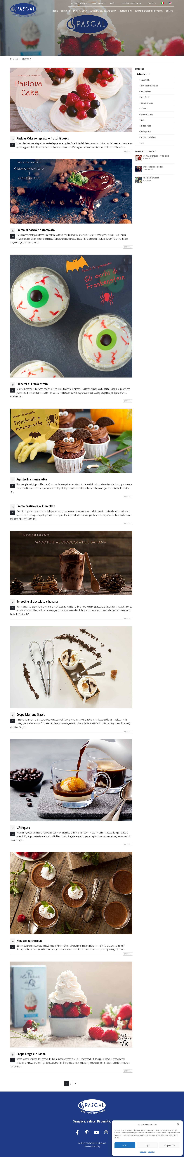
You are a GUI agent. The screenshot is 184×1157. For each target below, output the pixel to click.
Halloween (143, 108)
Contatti (151, 3)
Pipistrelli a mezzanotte (32, 479)
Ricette (169, 11)
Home (55, 11)
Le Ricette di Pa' (143, 74)
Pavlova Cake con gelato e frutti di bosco (43, 138)
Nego (147, 1145)
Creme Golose (145, 97)
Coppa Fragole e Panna (31, 1053)
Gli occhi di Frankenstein (32, 384)
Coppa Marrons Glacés (31, 714)
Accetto (125, 1145)
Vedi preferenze (169, 1145)
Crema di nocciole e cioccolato (36, 230)
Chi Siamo (65, 11)
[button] (178, 1124)
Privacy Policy (151, 1152)
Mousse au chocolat (29, 940)
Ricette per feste (145, 131)
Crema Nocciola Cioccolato (149, 85)
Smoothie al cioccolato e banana (37, 601)
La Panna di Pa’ (80, 11)
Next (75, 1083)
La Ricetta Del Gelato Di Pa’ (103, 11)
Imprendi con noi (79, 3)
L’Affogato (23, 827)
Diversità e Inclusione (131, 3)
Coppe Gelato (145, 80)
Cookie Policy (143, 1152)
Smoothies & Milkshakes (148, 137)
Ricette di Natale (145, 125)
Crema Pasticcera (145, 91)
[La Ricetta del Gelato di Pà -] (23, 10)
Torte (142, 143)
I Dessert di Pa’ (125, 11)
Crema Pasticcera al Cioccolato (36, 506)
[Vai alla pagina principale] (11, 59)
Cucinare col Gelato (146, 103)
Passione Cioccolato (146, 114)
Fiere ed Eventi (98, 3)
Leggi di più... (127, 151)
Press (112, 3)
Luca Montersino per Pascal (149, 11)
